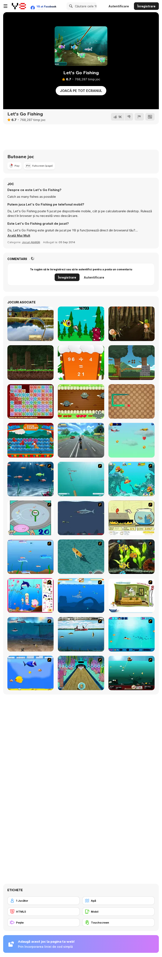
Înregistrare (146, 6)
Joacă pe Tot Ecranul (81, 91)
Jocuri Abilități (31, 242)
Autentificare (118, 6)
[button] (18, 235)
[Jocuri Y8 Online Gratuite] (19, 6)
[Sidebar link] (5, 6)
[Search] (70, 6)
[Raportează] (139, 117)
